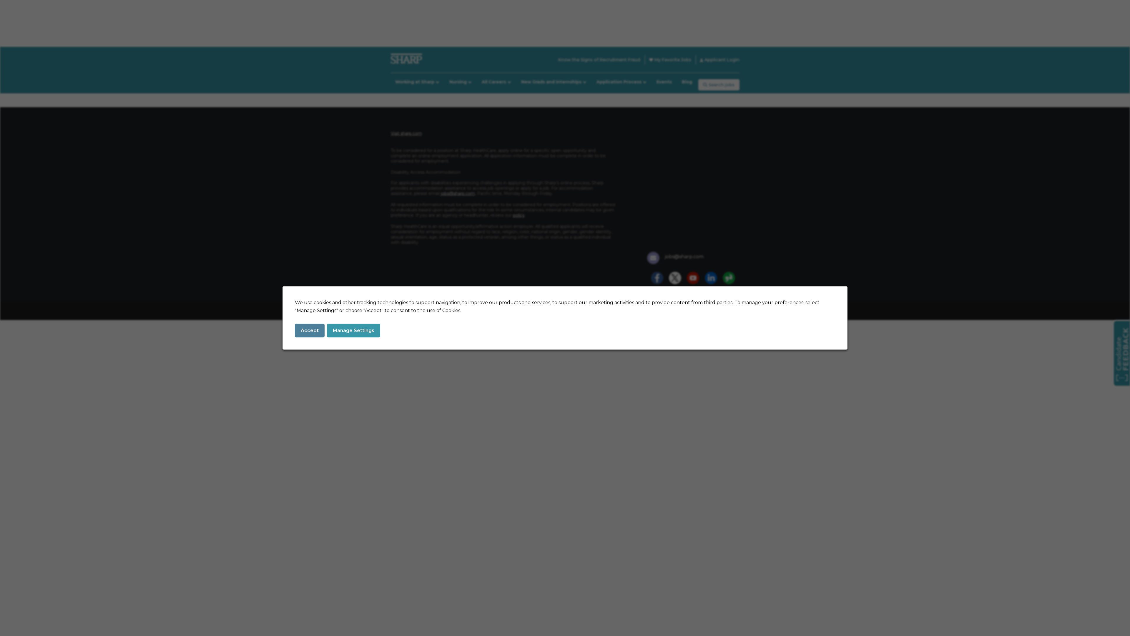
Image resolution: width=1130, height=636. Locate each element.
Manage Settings (353, 330)
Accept (310, 330)
